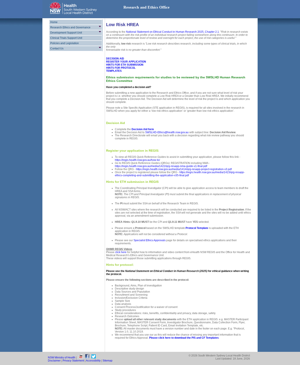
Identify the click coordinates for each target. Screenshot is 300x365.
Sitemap (107, 360)
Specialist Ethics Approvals (150, 240)
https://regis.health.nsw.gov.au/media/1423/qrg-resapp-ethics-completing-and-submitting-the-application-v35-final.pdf (180, 174)
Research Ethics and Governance (70, 27)
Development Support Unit (66, 32)
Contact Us (56, 48)
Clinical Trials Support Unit (66, 38)
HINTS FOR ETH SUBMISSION (124, 64)
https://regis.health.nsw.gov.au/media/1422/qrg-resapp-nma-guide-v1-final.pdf (161, 166)
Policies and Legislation (64, 43)
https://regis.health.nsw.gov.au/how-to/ (137, 160)
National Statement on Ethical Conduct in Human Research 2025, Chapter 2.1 (172, 31)
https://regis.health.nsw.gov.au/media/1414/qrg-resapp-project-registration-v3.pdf (184, 169)
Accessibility (93, 360)
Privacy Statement (73, 360)
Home (54, 22)
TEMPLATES (114, 70)
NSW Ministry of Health (61, 357)
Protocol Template (197, 228)
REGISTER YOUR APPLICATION (126, 61)
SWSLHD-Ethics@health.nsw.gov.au (167, 132)
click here (121, 252)
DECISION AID (115, 58)
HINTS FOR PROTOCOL (121, 67)
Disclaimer (54, 360)
